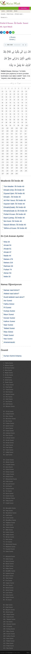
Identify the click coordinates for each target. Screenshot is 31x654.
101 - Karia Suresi (8, 617)
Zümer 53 (7, 273)
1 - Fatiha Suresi (8, 363)
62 (14, 111)
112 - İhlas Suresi (8, 643)
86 (26, 119)
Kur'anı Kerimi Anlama (12, 356)
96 (10, 125)
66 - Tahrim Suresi (8, 527)
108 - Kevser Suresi (9, 633)
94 (2, 125)
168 (7, 159)
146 (17, 148)
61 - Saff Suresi (7, 515)
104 (17, 128)
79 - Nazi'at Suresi (8, 561)
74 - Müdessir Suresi (9, 546)
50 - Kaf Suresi (7, 486)
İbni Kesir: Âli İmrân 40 (13, 221)
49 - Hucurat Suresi (8, 484)
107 (3, 131)
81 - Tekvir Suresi (8, 566)
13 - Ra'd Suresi (8, 392)
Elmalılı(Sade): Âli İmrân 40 (15, 207)
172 (26, 159)
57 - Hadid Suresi (8, 503)
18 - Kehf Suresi (8, 404)
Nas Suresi (8, 339)
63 (18, 111)
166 (26, 156)
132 (7, 142)
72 (26, 114)
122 (17, 136)
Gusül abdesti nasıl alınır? (14, 297)
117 (21, 134)
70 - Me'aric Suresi (8, 537)
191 (3, 170)
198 (7, 173)
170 (17, 159)
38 (2, 102)
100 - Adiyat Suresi (8, 614)
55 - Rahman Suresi (9, 498)
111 (21, 131)
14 (18, 91)
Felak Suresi (9, 335)
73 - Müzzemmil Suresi (10, 544)
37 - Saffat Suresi (8, 452)
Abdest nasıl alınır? (11, 294)
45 (2, 105)
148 (26, 148)
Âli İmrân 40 (3, 17)
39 (6, 102)
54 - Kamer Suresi (8, 496)
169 (12, 159)
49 (18, 105)
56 (18, 108)
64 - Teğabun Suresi (9, 522)
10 (2, 91)
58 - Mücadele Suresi (9, 508)
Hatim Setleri (9, 11)
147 (21, 148)
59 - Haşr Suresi (8, 510)
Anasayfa (3, 14)
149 (3, 151)
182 (17, 165)
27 (14, 97)
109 (12, 131)
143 (3, 148)
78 (22, 116)
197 (3, 173)
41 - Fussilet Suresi (8, 464)
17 (2, 94)
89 (10, 122)
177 (21, 162)
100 (27, 125)
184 (26, 165)
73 (2, 116)
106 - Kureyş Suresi (9, 629)
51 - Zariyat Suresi (8, 488)
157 (12, 153)
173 (3, 162)
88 (6, 122)
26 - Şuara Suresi (8, 426)
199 (12, 173)
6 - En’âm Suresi (8, 375)
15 (22, 91)
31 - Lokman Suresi (9, 438)
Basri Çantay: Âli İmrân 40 (14, 218)
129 (21, 139)
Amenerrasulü (9, 342)
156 (7, 153)
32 (6, 99)
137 (3, 145)
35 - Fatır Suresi (7, 447)
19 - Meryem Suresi (9, 406)
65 (26, 111)
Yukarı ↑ (28, 652)
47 (10, 105)
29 (22, 97)
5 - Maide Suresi (8, 372)
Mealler (15, 11)
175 (12, 162)
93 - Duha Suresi (8, 595)
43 (22, 102)
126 (7, 139)
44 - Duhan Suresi (8, 472)
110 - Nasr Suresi (8, 638)
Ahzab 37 (7, 252)
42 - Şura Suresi (8, 467)
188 (17, 168)
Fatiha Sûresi (9, 304)
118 (25, 134)
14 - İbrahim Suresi (8, 394)
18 (6, 94)
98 (18, 125)
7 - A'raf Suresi (7, 377)
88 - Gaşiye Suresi (8, 583)
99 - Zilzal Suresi (8, 612)
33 (10, 99)
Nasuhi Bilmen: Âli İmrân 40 (15, 225)
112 (26, 131)
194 (17, 170)
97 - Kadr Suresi (8, 607)
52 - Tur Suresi (7, 491)
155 (3, 153)
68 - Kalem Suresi (8, 532)
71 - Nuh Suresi (7, 539)
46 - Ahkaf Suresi (8, 476)
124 (26, 136)
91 (18, 122)
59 (2, 111)
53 (6, 108)
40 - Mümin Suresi (8, 462)
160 (26, 153)
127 (12, 139)
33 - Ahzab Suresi (8, 442)
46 (6, 105)
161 (3, 156)
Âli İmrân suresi (18, 14)
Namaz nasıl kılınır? (12, 290)
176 (17, 162)
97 (14, 125)
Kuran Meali (10, 652)
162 (7, 156)
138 (7, 145)
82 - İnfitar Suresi (8, 568)
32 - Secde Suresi (8, 440)
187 (12, 168)
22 (22, 94)
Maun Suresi (9, 314)
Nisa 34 (7, 242)
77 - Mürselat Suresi (9, 556)
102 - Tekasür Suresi (9, 619)
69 (14, 114)
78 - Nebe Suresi (8, 559)
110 (17, 131)
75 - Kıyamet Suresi (9, 549)
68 (10, 114)
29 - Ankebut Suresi (9, 433)
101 (3, 128)
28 (18, 97)
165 (21, 156)
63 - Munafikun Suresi (9, 520)
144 (7, 148)
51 (26, 105)
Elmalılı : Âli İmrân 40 (12, 197)
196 (26, 170)
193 (12, 170)
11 (6, 91)
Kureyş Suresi (9, 311)
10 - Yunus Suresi (8, 384)
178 (26, 162)
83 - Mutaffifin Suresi (9, 571)
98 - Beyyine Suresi (9, 609)
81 (6, 119)
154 (26, 151)
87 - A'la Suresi (7, 580)
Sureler (3, 11)
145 (12, 148)
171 (21, 159)
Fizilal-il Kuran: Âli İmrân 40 (15, 214)
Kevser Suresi (9, 318)
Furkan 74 (8, 269)
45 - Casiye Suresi (8, 474)
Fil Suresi (7, 307)
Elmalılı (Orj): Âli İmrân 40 (14, 190)
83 (14, 119)
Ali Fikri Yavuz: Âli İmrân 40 (15, 200)
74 (6, 116)
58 (26, 108)
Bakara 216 (8, 263)
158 (17, 153)
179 (3, 165)
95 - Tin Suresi (7, 599)
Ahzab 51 (7, 249)
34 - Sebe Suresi (8, 445)
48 (14, 105)
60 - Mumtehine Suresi (9, 513)
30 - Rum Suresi (8, 435)
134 (17, 142)
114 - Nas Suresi (8, 648)
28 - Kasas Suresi (8, 430)
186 (7, 168)
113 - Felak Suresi (8, 645)
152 (17, 151)
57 (22, 108)
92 (22, 122)
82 (10, 119)
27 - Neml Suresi (8, 428)
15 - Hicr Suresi (7, 396)
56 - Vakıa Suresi (8, 500)
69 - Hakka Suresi (8, 534)
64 (22, 111)
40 (10, 102)
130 (26, 139)
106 (26, 128)
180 (7, 165)
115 (12, 134)
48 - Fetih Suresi (8, 481)
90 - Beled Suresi (8, 587)
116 (16, 134)
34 (14, 99)
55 (14, 108)
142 (26, 145)
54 (10, 108)
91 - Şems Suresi (8, 590)
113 (3, 134)
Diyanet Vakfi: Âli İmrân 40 (14, 204)
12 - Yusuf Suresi (8, 389)
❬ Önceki (12, 37)
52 (2, 108)
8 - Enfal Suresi (7, 380)
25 (6, 97)
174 (7, 162)
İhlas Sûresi (8, 332)
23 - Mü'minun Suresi (9, 418)
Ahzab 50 (7, 245)
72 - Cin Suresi (7, 542)
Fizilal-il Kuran (10, 14)
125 (3, 139)
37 (26, 99)
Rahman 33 (8, 266)
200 (17, 173)
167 (3, 159)
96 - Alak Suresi (7, 605)
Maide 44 (7, 256)
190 (26, 168)
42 (18, 102)
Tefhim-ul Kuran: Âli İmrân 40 (15, 228)
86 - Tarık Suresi (8, 578)
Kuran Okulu (24, 8)
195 (21, 170)
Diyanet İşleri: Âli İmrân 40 (14, 193)
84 (18, 119)
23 (26, 94)
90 (14, 122)
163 (12, 156)
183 (21, 165)
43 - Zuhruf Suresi (8, 469)
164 (17, 156)
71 (22, 114)
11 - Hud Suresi (7, 387)
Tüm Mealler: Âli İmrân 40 (14, 186)
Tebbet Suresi (9, 328)
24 (2, 97)
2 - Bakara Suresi (8, 365)
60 (6, 111)
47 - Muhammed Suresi (10, 479)
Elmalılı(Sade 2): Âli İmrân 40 (15, 211)
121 (12, 136)
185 (3, 168)
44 (26, 102)
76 (14, 116)
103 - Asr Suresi (7, 621)
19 (10, 94)
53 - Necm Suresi (8, 493)
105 (21, 128)
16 (26, 91)
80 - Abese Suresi (8, 563)
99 (22, 125)
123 (21, 136)
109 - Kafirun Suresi (9, 636)
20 (14, 94)
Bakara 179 (8, 259)
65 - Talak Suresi (8, 525)
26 (10, 97)
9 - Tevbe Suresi (8, 382)
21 (18, 94)
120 (7, 136)
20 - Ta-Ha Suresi (8, 411)
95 (6, 125)
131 (3, 142)
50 (22, 105)
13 (14, 91)
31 (2, 99)
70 (18, 114)
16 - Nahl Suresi (8, 399)
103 (12, 128)
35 (18, 99)
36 (22, 99)
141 (21, 145)
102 (7, 128)
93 (26, 122)
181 (12, 165)
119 (3, 136)
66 (2, 114)
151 (12, 151)
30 (26, 97)
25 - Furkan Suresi (8, 423)
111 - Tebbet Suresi (8, 641)
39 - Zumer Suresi (8, 460)
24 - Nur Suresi (7, 421)
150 (7, 151)
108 (7, 131)
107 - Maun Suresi (8, 631)
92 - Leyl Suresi (7, 592)
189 (21, 168)
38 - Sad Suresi (7, 454)
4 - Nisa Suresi (7, 370)
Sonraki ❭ (12, 39)
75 (10, 116)
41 (14, 102)
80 (2, 119)
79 (26, 116)
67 (6, 114)
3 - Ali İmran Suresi (8, 368)
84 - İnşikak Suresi (8, 573)
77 (18, 116)
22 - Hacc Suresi (8, 416)
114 (7, 134)
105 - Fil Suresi (7, 626)
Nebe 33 (7, 276)
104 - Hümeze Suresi (9, 624)
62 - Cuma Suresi (8, 517)
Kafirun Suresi (9, 321)
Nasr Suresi (8, 325)
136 (26, 142)
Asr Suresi (8, 301)
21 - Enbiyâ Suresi (8, 414)
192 (7, 170)
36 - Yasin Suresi (8, 450)
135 (21, 142)
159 (21, 153)
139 (12, 145)
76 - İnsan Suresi (8, 551)
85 (22, 119)
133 (12, 142)
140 (17, 145)
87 (2, 122)
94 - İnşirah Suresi (8, 597)
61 (10, 111)
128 (17, 139)
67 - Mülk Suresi (8, 529)
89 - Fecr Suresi (7, 585)
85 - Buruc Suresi (8, 575)
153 (21, 151)
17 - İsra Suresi (7, 401)
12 (10, 91)
